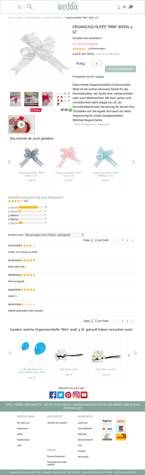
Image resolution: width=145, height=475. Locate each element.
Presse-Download (56, 456)
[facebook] (53, 395)
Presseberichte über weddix (57, 463)
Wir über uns (23, 423)
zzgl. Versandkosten (107, 53)
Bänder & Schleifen (53, 17)
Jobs (19, 445)
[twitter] (60, 395)
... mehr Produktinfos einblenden (91, 124)
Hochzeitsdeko (32, 17)
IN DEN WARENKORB (120, 69)
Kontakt (81, 451)
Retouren (82, 434)
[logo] (72, 6)
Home (11, 17)
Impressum (22, 428)
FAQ (80, 445)
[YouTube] (84, 395)
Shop (19, 17)
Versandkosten (85, 428)
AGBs (19, 434)
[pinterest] (68, 395)
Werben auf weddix (57, 423)
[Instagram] (76, 395)
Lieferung (82, 423)
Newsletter (83, 457)
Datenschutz (23, 440)
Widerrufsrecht (85, 440)
